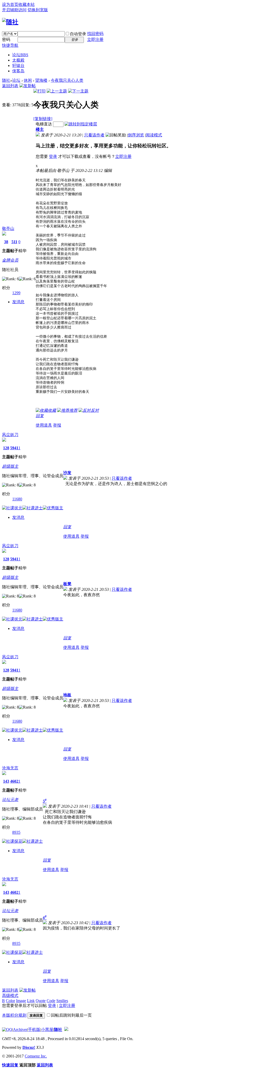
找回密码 (95, 33)
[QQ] (7, 1029)
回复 (40, 416)
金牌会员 (10, 260)
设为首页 (10, 4)
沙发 (67, 473)
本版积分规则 (14, 1015)
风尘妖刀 (10, 434)
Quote (41, 1000)
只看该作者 (94, 135)
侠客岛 (18, 71)
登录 (53, 156)
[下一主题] (78, 91)
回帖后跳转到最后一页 (71, 1015)
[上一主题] (57, 91)
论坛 (20, 55)
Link (31, 1000)
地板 (67, 695)
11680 (17, 499)
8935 (16, 832)
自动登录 (78, 34)
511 (14, 242)
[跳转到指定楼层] (80, 124)
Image (21, 1000)
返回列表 (10, 86)
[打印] (39, 91)
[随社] (10, 22)
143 (6, 781)
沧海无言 (10, 768)
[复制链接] (42, 118)
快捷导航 (10, 45)
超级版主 (10, 466)
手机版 (34, 1029)
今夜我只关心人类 (67, 80)
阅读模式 (154, 135)
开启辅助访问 (14, 10)
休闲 (28, 80)
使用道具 (44, 425)
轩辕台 (18, 65)
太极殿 (18, 60)
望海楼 (41, 80)
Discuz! (28, 1047)
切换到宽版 (38, 10)
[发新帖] (27, 86)
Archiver (20, 1029)
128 (6, 448)
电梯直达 (44, 124)
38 (6, 242)
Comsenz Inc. (36, 1056)
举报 (57, 425)
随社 (6, 80)
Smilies (62, 1000)
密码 (6, 39)
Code (51, 1000)
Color (10, 1000)
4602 (14, 781)
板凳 (67, 584)
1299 (16, 293)
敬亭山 (8, 228)
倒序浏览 (136, 135)
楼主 (40, 129)
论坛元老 (10, 799)
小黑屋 (47, 1029)
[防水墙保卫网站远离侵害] (66, 1029)
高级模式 (10, 995)
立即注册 (95, 39)
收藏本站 (26, 4)
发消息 (18, 302)
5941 (14, 448)
